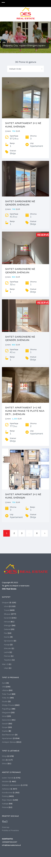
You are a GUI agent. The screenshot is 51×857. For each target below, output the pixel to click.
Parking (5, 796)
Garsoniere (6, 720)
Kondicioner (7, 792)
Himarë (7, 622)
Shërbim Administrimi (11, 785)
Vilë (3, 687)
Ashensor (6, 789)
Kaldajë (5, 804)
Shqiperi (5, 602)
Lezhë (6, 652)
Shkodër (7, 648)
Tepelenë (8, 660)
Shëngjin (7, 625)
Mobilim (5, 781)
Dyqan (5, 727)
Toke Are (6, 698)
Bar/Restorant (8, 735)
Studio (5, 701)
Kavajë (7, 645)
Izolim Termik (7, 778)
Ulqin (6, 668)
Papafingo (6, 709)
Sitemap (5, 827)
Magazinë (6, 712)
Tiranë (6, 610)
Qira (4, 760)
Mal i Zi (5, 664)
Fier (5, 633)
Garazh (5, 723)
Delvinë (7, 629)
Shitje (4, 756)
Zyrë (4, 683)
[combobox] (25, 69)
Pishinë (5, 807)
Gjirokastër (8, 641)
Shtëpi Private (8, 705)
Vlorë (6, 606)
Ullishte (5, 690)
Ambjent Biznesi (9, 742)
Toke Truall (6, 694)
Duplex (5, 731)
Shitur (4, 763)
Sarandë (7, 618)
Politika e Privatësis (10, 830)
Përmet (7, 656)
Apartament (7, 738)
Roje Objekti (7, 800)
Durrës (7, 637)
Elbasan (7, 614)
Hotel (4, 716)
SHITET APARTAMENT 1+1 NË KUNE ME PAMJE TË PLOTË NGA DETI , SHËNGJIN (24, 411)
